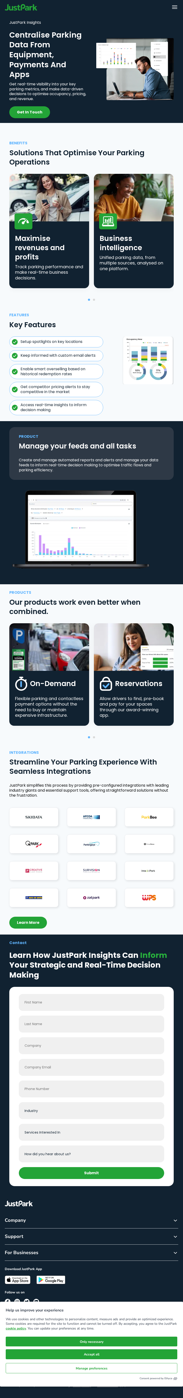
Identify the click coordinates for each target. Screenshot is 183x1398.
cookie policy (16, 1328)
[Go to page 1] (89, 300)
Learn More (28, 922)
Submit (91, 1173)
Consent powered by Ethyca (156, 1378)
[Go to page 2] (94, 300)
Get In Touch (29, 112)
